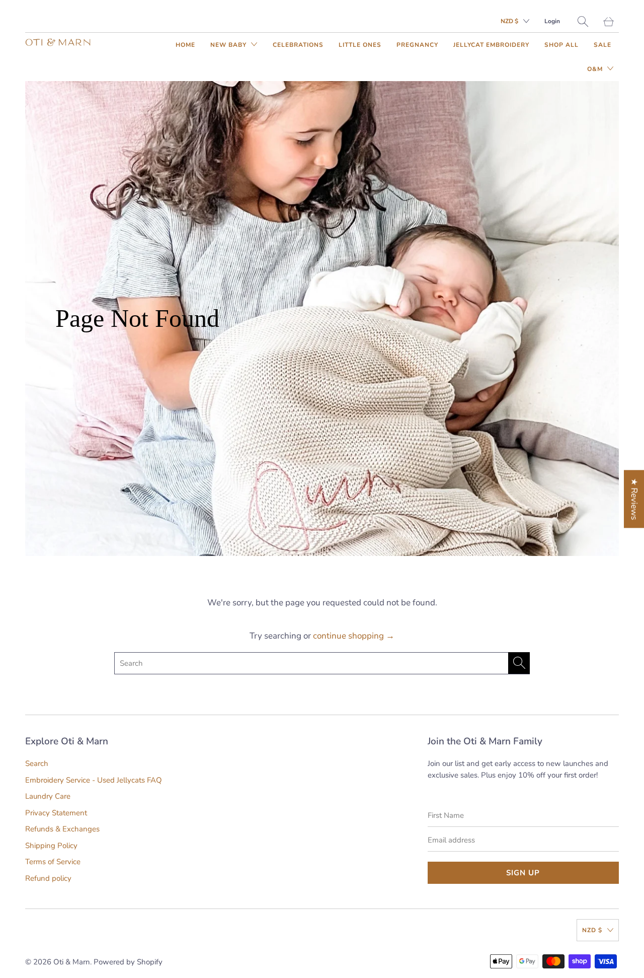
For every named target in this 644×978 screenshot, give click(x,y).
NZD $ (509, 21)
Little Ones (360, 45)
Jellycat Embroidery (491, 45)
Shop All (561, 45)
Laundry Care (47, 796)
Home (185, 45)
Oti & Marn (71, 962)
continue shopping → (353, 636)
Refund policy (48, 878)
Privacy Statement (56, 813)
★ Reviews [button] (634, 499)
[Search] (583, 21)
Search (36, 763)
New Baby (229, 45)
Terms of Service (52, 862)
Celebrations (298, 45)
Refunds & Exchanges (62, 829)
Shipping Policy (51, 846)
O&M (596, 69)
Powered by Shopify (128, 962)
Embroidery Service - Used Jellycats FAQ (93, 780)
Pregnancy (417, 45)
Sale (602, 45)
